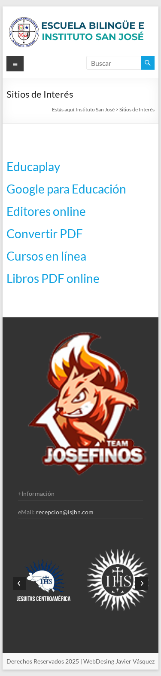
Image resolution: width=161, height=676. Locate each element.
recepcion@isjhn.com (65, 512)
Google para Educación (66, 188)
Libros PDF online (53, 278)
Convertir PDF (44, 233)
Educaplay (33, 166)
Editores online (46, 211)
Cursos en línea (46, 256)
